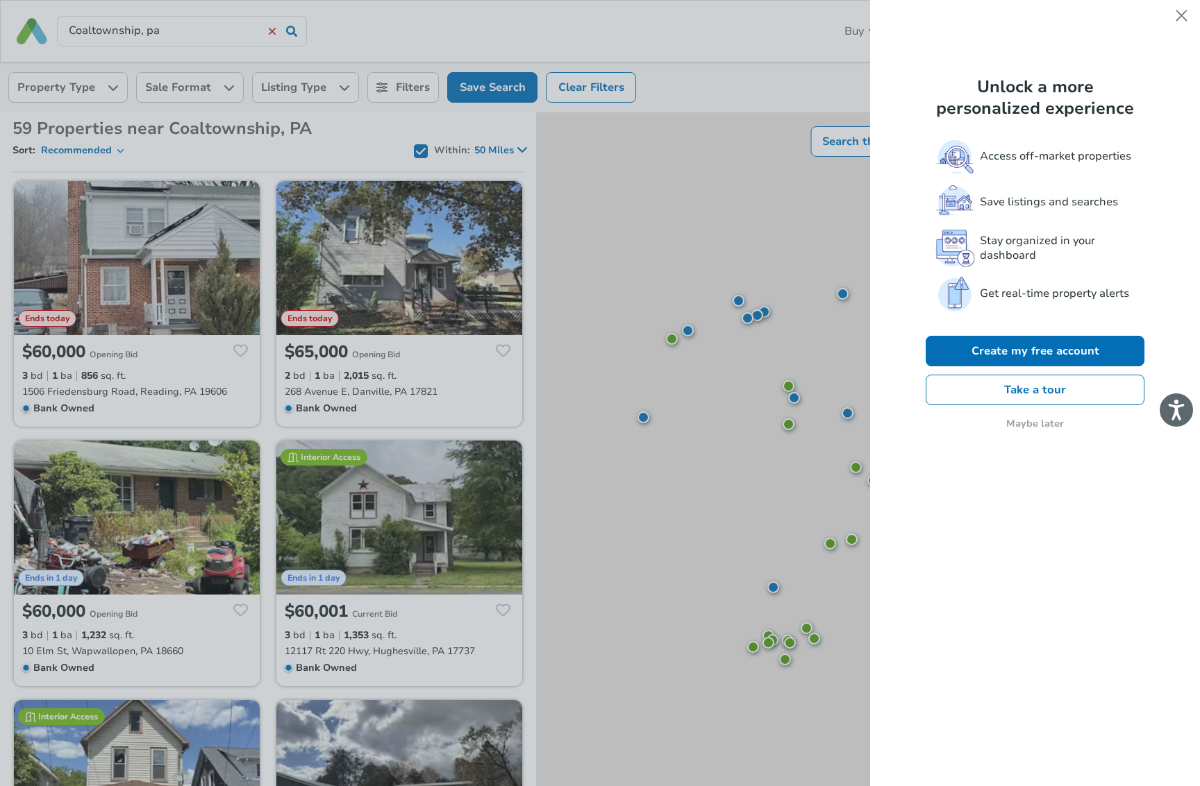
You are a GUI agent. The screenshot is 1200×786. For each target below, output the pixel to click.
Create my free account (1035, 351)
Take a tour (1035, 390)
